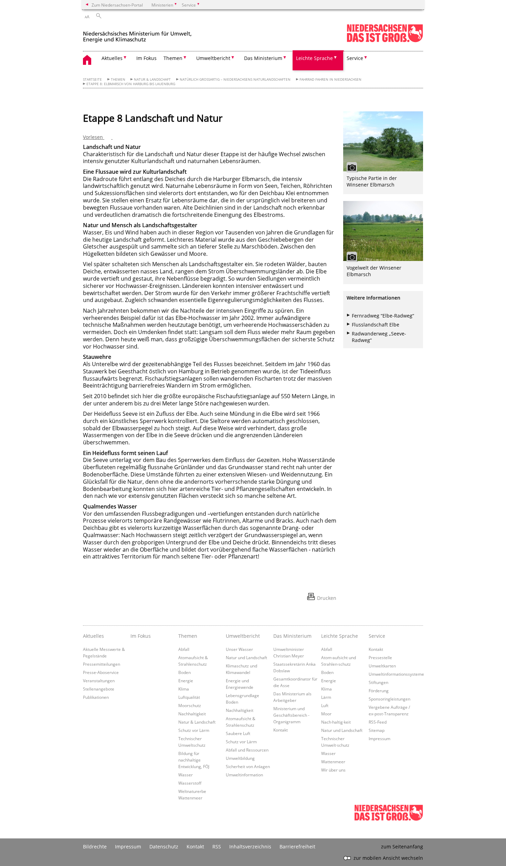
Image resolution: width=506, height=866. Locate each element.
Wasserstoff (189, 783)
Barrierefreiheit (297, 846)
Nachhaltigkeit (192, 713)
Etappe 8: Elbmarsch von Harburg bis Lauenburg (130, 84)
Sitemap (376, 730)
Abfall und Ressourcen (247, 750)
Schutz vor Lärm (193, 730)
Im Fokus (146, 58)
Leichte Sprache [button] (314, 58)
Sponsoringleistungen (389, 699)
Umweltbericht (243, 636)
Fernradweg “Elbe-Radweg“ (383, 315)
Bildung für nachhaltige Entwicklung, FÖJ (193, 760)
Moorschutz (189, 705)
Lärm (326, 697)
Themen (118, 79)
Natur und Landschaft (246, 657)
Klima (183, 689)
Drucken (326, 598)
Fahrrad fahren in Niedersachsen (330, 79)
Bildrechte (95, 846)
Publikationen (96, 697)
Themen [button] (173, 58)
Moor (326, 713)
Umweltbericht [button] (213, 58)
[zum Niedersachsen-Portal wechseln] (385, 41)
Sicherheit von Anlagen (248, 766)
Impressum (379, 738)
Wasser (185, 774)
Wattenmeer (333, 761)
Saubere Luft (238, 733)
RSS (216, 846)
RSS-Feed (378, 722)
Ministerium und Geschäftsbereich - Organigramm (291, 715)
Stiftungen (378, 682)
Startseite (92, 79)
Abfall (183, 649)
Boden (184, 672)
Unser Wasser (239, 649)
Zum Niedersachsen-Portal (117, 5)
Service (377, 636)
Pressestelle (380, 657)
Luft (324, 705)
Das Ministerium (292, 636)
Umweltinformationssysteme (396, 674)
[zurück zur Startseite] (137, 34)
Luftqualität (189, 697)
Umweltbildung (240, 758)
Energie (185, 680)
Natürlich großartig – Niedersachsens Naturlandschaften (235, 79)
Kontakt (280, 730)
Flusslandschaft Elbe (375, 324)
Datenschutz (163, 846)
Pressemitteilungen (101, 664)
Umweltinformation (244, 774)
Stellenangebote (98, 689)
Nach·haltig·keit (336, 722)
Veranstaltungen (99, 680)
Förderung (379, 690)
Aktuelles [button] (112, 58)
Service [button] (355, 58)
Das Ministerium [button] (263, 58)
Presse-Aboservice (101, 672)
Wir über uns (333, 770)
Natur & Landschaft (152, 79)
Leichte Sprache (339, 636)
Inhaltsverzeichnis (250, 846)
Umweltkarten (382, 665)
